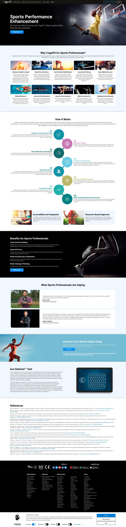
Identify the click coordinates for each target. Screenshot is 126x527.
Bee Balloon (73, 485)
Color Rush (59, 505)
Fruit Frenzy (59, 479)
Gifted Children (87, 507)
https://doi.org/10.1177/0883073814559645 (92, 424)
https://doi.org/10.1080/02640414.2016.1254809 (44, 448)
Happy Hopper (74, 476)
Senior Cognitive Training (47, 485)
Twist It (72, 501)
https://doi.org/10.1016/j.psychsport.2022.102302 (24, 438)
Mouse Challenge (74, 496)
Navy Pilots (44, 480)
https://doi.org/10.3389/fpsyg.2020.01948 (97, 442)
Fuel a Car (73, 492)
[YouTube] (59, 467)
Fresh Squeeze (74, 489)
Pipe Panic (59, 480)
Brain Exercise (87, 491)
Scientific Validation (36, 2)
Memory (28, 494)
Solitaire (59, 483)
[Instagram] (62, 467)
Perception (29, 495)
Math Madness (60, 496)
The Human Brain (30, 476)
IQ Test (85, 510)
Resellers (86, 486)
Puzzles (72, 479)
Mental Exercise (87, 501)
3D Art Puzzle (60, 507)
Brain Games (86, 499)
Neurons (29, 480)
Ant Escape (59, 486)
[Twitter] (56, 467)
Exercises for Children (88, 488)
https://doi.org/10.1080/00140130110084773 (75, 433)
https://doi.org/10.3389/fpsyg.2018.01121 (91, 454)
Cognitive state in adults (47, 486)
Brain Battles (86, 508)
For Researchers (87, 479)
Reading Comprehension (89, 505)
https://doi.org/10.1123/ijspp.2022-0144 (33, 452)
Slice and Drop (74, 499)
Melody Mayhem (60, 504)
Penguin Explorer (74, 480)
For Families (86, 476)
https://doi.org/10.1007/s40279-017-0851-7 (100, 440)
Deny (106, 523)
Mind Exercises (87, 496)
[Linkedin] (65, 467)
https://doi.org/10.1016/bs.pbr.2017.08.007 (19, 431)
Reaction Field (74, 504)
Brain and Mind (30, 478)
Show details (77, 524)
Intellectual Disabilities (31, 488)
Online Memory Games (88, 502)
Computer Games (45, 478)
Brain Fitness (29, 483)
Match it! (59, 494)
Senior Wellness (45, 482)
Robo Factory (60, 485)
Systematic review (46, 488)
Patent (85, 482)
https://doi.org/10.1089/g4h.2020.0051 (33, 427)
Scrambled (59, 501)
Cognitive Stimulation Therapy (90, 495)
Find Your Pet (60, 502)
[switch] (46, 524)
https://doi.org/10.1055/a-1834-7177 (105, 408)
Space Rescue (60, 495)
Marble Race (59, 498)
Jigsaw (72, 491)
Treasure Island (60, 488)
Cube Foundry (74, 488)
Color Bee (73, 483)
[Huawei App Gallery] (74, 467)
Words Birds (73, 505)
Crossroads (73, 486)
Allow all (106, 515)
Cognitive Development (89, 489)
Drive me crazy (60, 491)
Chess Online (60, 476)
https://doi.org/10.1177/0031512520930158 (80, 435)
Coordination (29, 492)
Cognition (29, 485)
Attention (29, 496)
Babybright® (86, 485)
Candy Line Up (74, 478)
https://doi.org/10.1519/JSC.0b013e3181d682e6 (20, 445)
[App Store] (94, 467)
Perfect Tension (74, 498)
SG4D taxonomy (45, 489)
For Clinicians (87, 478)
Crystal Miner (60, 482)
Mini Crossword (60, 478)
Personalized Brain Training (90, 498)
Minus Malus (73, 495)
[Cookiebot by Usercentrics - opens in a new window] (17, 524)
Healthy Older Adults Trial (47, 479)
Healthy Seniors (45, 483)
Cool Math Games (87, 504)
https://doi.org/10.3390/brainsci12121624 (105, 422)
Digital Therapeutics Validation (48, 476)
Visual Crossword (61, 492)
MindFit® (86, 483)
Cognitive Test (17, 2)
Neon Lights (59, 489)
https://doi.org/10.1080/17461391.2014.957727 (20, 417)
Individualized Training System (90, 492)
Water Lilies (73, 502)
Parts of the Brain (30, 479)
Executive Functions (31, 491)
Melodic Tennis (60, 499)
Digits (72, 482)
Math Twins (73, 494)
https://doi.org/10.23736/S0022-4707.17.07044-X (38, 420)
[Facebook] (53, 467)
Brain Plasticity (30, 482)
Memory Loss (30, 486)
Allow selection (106, 519)
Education (86, 480)
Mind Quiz (86, 494)
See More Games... (75, 507)
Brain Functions (30, 489)
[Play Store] (84, 467)
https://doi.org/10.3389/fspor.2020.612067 (91, 413)
